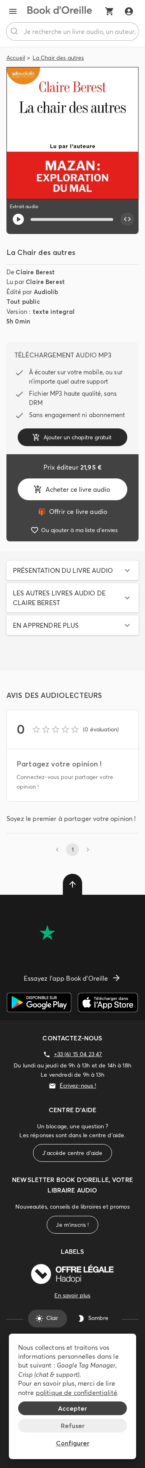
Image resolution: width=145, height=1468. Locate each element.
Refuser (73, 1426)
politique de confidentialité (76, 1393)
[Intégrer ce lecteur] (127, 219)
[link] (72, 511)
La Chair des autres (58, 57)
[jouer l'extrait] (18, 219)
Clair (52, 1318)
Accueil (15, 57)
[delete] (72, 884)
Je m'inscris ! (72, 1224)
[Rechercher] (15, 31)
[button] (72, 570)
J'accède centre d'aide (72, 1153)
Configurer (72, 1443)
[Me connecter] (129, 11)
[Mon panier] (109, 11)
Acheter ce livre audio (78, 489)
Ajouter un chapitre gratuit (78, 437)
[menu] (13, 11)
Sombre (98, 1318)
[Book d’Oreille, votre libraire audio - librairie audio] (59, 11)
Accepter (72, 1408)
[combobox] (72, 31)
